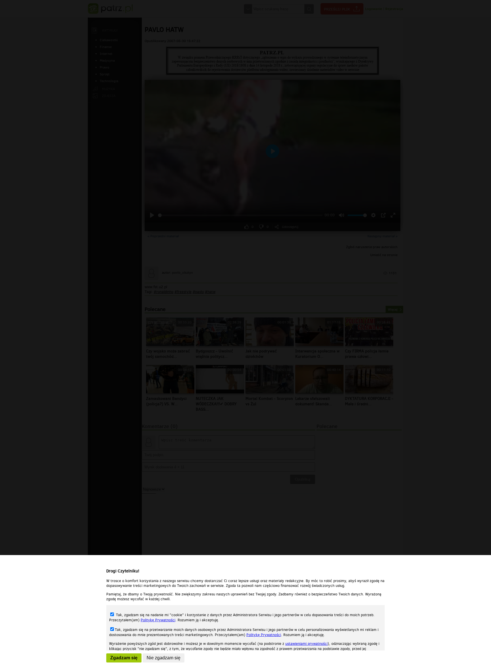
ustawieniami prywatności (306, 643)
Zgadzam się (124, 657)
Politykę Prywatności (158, 620)
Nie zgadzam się (163, 657)
